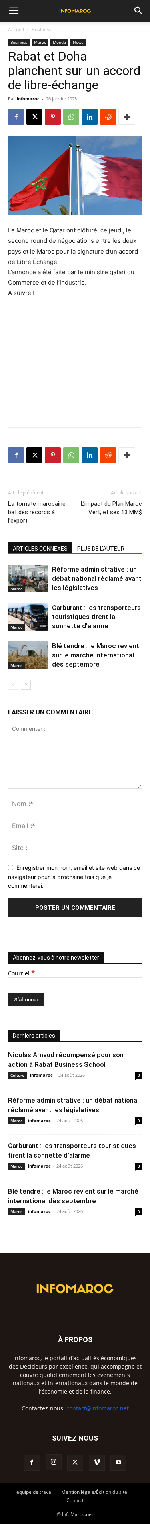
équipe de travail (35, 1492)
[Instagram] (54, 1462)
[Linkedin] (90, 117)
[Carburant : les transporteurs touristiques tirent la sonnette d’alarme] (28, 617)
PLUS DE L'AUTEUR (100, 548)
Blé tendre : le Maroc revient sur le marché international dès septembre (95, 655)
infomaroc (28, 99)
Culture (17, 1075)
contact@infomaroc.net (97, 1408)
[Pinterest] (53, 117)
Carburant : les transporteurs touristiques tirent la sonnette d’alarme (96, 617)
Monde (59, 42)
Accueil (16, 29)
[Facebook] (16, 117)
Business (42, 29)
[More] (126, 117)
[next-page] (26, 685)
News (78, 42)
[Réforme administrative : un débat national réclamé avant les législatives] (28, 578)
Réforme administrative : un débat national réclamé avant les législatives (97, 578)
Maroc (40, 42)
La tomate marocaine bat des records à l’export (37, 512)
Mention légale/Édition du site (94, 1492)
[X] (34, 117)
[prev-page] (13, 685)
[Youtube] (118, 1463)
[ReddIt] (108, 117)
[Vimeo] (97, 1463)
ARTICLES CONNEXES (40, 548)
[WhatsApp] (71, 117)
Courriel (21, 973)
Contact (75, 1500)
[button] (13, 11)
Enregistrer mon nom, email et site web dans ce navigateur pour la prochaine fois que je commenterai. (74, 876)
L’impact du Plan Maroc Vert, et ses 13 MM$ (111, 508)
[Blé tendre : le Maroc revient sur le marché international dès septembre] (28, 655)
